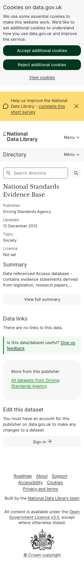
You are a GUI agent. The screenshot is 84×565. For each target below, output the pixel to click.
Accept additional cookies (42, 50)
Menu (69, 137)
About (42, 475)
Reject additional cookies (42, 64)
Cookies (55, 482)
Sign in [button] (40, 441)
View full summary (42, 299)
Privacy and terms (40, 488)
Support (59, 475)
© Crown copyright (42, 555)
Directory (15, 154)
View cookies (42, 77)
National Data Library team (54, 498)
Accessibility (30, 482)
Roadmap (23, 475)
